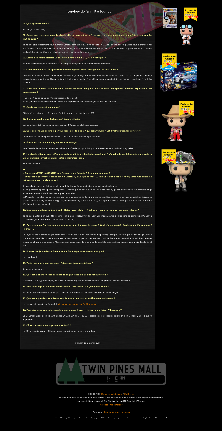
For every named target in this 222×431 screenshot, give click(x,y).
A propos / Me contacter (111, 405)
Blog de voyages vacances (117, 412)
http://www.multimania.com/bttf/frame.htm (77, 304)
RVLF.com (129, 394)
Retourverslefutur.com (111, 394)
